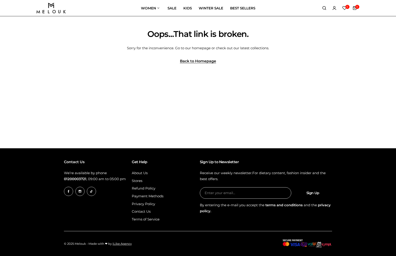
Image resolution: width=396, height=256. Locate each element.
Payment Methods (147, 196)
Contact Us (141, 211)
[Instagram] (80, 191)
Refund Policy (143, 188)
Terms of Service (146, 219)
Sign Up (312, 193)
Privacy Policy (143, 204)
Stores (137, 181)
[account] (334, 8)
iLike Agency (122, 243)
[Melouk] (51, 8)
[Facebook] (68, 191)
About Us (140, 173)
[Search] (324, 8)
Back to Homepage (198, 61)
